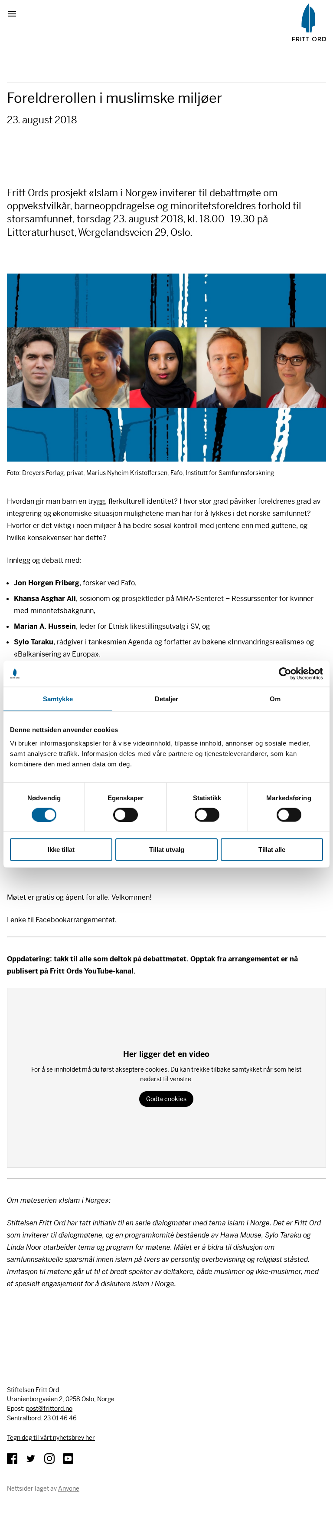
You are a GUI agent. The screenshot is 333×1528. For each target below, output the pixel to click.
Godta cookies (166, 1099)
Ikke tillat (61, 849)
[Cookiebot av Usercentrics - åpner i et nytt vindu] (285, 673)
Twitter (31, 1458)
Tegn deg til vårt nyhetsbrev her (51, 1438)
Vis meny (15, 13)
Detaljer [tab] (167, 698)
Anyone (68, 1488)
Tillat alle (271, 849)
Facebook (12, 1458)
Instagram (49, 1458)
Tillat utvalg (166, 849)
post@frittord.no (49, 1408)
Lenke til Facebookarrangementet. (62, 919)
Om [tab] (275, 698)
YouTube (68, 1458)
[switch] (125, 815)
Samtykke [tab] (58, 698)
